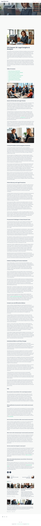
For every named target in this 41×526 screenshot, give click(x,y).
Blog (33, 1)
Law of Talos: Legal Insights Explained (13, 505)
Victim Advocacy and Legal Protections (14, 73)
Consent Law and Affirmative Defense (14, 78)
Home (35, 1)
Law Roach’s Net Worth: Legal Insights (13, 489)
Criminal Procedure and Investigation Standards (15, 72)
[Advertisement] (20, 22)
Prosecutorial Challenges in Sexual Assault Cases (15, 75)
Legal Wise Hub (4, 1)
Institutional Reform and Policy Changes (14, 79)
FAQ (9, 81)
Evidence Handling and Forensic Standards (14, 76)
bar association (11, 416)
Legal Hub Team (18, 10)
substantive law (22, 117)
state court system (28, 454)
